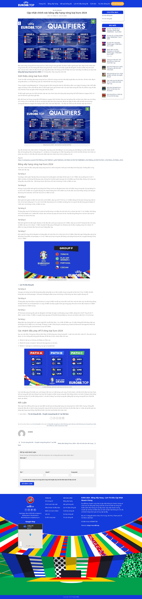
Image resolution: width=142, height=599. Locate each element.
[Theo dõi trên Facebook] (25, 510)
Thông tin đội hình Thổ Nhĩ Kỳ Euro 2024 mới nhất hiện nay (114, 61)
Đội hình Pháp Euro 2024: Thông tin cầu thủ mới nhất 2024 (115, 68)
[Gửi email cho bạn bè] (57, 418)
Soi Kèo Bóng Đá (104, 4)
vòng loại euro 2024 (62, 425)
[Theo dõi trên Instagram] (28, 510)
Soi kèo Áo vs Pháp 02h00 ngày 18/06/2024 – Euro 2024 (115, 37)
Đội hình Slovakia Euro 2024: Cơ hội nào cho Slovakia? (114, 89)
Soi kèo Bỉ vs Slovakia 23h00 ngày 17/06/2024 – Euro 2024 (114, 44)
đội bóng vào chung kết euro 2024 (87, 424)
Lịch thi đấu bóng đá (81, 4)
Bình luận (23, 458)
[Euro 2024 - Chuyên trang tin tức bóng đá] (26, 3)
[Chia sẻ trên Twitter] (54, 418)
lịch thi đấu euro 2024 (52, 425)
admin (65, 15)
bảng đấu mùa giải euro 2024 (56, 424)
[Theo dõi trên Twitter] (31, 510)
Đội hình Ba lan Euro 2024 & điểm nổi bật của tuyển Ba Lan (115, 75)
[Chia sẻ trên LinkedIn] (63, 418)
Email (48, 472)
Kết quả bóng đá (66, 4)
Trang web (74, 472)
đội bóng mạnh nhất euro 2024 (71, 424)
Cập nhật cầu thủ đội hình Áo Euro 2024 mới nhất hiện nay (115, 82)
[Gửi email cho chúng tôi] (34, 510)
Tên (21, 472)
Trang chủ (42, 4)
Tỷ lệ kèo (93, 4)
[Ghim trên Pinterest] (60, 418)
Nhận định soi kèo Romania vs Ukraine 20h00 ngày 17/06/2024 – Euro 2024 (114, 52)
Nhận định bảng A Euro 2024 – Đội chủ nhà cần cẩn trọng (76, 443)
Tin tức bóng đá (117, 4)
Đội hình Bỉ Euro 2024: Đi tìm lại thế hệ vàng (114, 95)
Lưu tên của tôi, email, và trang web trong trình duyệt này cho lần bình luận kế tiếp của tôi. (49, 479)
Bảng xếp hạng (53, 4)
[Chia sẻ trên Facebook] (51, 418)
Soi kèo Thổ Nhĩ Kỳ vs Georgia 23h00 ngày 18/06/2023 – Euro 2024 (114, 30)
